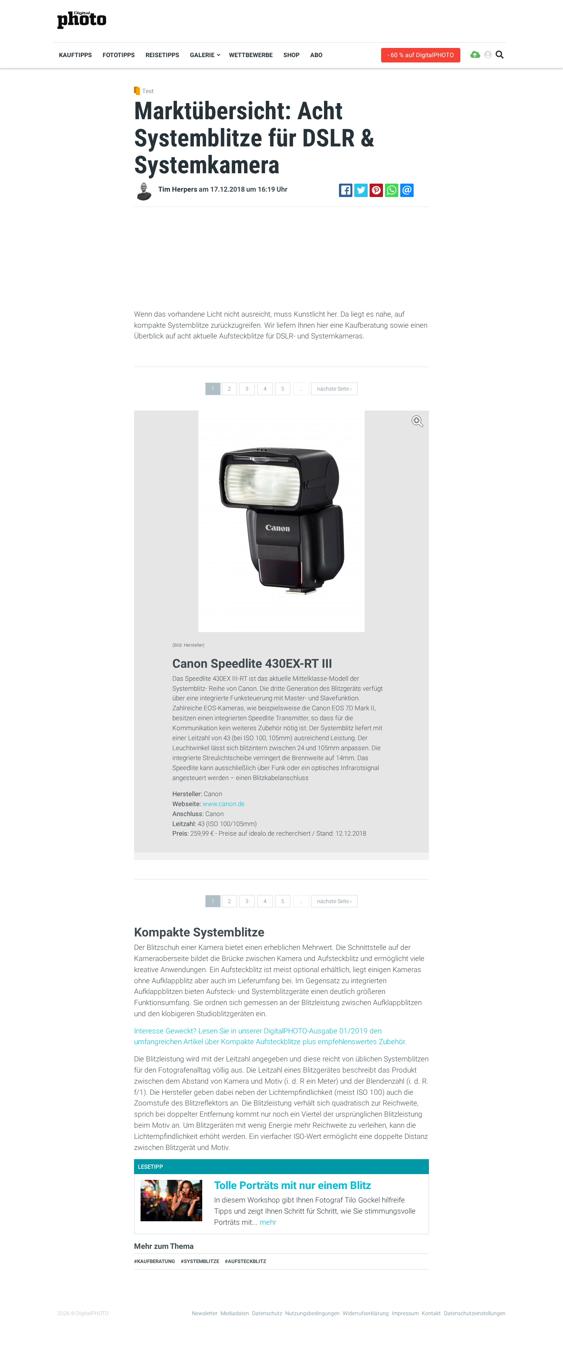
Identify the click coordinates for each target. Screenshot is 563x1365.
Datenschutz (267, 1313)
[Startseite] (81, 20)
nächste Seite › (334, 389)
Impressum (405, 1313)
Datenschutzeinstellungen (475, 1313)
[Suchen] (500, 55)
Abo (316, 55)
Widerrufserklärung (366, 1313)
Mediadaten (235, 1313)
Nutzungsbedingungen (312, 1313)
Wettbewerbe (251, 55)
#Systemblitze (200, 1261)
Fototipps (119, 55)
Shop (291, 55)
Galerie (202, 55)
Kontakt (431, 1313)
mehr (268, 1222)
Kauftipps (75, 55)
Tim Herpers (177, 189)
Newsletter (205, 1313)
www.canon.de (224, 804)
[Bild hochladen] (475, 55)
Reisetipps (162, 55)
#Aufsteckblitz (245, 1261)
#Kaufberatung (154, 1261)
